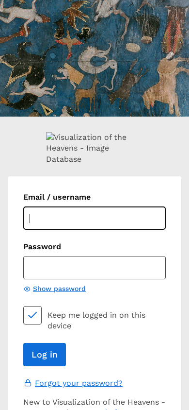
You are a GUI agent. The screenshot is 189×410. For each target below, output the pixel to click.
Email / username (57, 197)
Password (42, 246)
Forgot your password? (79, 383)
